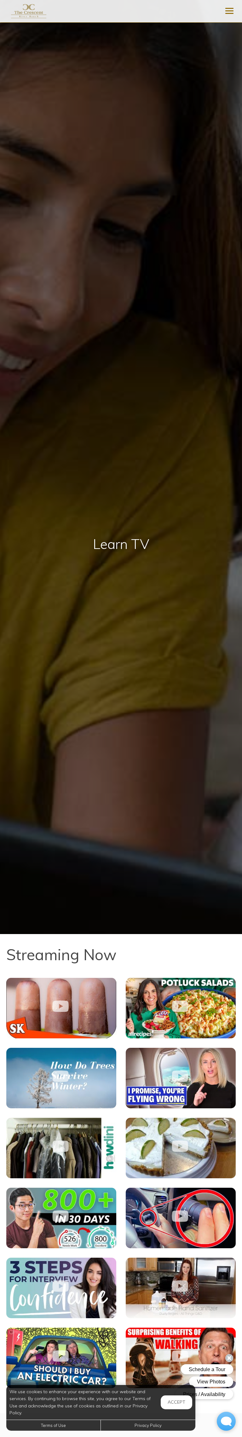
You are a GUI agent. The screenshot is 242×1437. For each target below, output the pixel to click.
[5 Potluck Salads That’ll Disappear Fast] (181, 1008)
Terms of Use (53, 1425)
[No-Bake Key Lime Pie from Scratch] (181, 1148)
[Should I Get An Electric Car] (61, 1358)
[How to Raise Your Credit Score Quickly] (61, 1218)
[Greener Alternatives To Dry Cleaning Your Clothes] (61, 1148)
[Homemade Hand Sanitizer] (181, 1288)
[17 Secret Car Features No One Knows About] (181, 1218)
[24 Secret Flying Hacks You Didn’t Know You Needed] (181, 1078)
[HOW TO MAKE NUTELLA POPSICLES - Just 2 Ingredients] (61, 1008)
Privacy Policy (148, 1425)
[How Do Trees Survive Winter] (61, 1078)
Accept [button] (176, 1402)
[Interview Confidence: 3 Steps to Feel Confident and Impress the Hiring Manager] (61, 1288)
